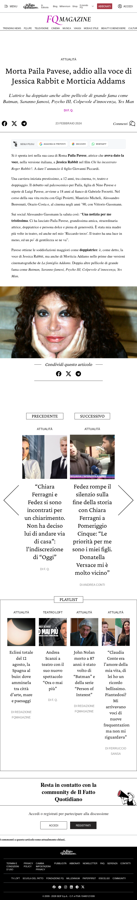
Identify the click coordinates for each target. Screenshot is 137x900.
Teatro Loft (53, 612)
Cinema (55, 28)
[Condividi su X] (14, 123)
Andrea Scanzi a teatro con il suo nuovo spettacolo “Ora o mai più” (53, 670)
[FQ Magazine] (68, 19)
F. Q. (70, 110)
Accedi (54, 825)
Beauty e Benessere (113, 28)
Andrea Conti (94, 584)
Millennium (65, 6)
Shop (75, 6)
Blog (55, 6)
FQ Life (28, 28)
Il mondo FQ (84, 6)
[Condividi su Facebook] (4, 123)
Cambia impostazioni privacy (43, 866)
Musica (67, 28)
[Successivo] (126, 500)
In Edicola (45, 6)
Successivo (92, 416)
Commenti (120, 123)
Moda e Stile (91, 28)
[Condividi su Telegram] (24, 123)
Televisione (42, 28)
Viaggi (77, 28)
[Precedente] (11, 500)
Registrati (83, 825)
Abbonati (104, 6)
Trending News (12, 28)
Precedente (45, 416)
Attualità (68, 59)
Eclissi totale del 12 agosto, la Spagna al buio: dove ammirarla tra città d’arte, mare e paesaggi (21, 676)
